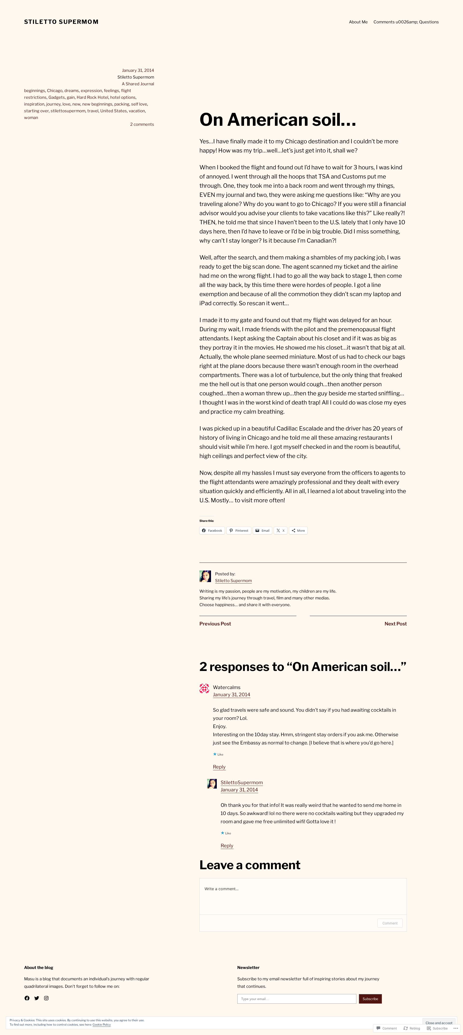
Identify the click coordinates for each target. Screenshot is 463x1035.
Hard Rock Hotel (92, 97)
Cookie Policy (102, 1024)
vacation (137, 110)
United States (113, 110)
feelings (111, 90)
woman (31, 117)
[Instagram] (46, 998)
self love (139, 104)
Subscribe (370, 999)
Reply (219, 767)
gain (71, 97)
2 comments (142, 124)
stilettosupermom (68, 110)
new (76, 104)
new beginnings (97, 104)
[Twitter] (37, 998)
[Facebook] (27, 998)
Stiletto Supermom (61, 21)
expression (91, 90)
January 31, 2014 (231, 694)
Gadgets (56, 97)
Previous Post (215, 624)
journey (53, 104)
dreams (71, 90)
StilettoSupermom (242, 782)
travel (92, 110)
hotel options (123, 97)
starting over (36, 110)
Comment (390, 923)
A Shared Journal (138, 83)
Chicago (54, 90)
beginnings (34, 90)
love (66, 104)
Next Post (396, 624)
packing (121, 104)
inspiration (34, 104)
